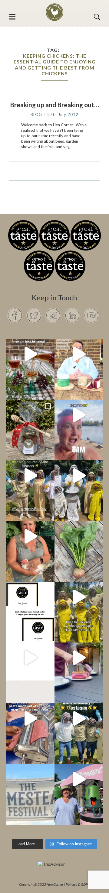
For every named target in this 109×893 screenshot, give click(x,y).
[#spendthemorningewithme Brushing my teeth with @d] (78, 415)
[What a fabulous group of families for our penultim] (78, 475)
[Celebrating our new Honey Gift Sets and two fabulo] (30, 415)
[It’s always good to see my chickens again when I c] (30, 536)
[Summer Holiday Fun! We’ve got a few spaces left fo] (78, 597)
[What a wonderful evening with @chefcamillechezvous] (78, 657)
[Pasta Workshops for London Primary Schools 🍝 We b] (30, 718)
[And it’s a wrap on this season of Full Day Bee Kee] (30, 475)
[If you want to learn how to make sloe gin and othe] (30, 354)
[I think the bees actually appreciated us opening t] (78, 718)
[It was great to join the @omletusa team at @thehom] (78, 779)
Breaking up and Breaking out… (54, 104)
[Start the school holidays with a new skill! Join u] (30, 657)
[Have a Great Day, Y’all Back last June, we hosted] (30, 779)
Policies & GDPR (78, 884)
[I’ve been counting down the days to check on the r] (30, 597)
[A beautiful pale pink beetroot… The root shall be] (78, 536)
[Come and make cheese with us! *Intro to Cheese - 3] (78, 354)
